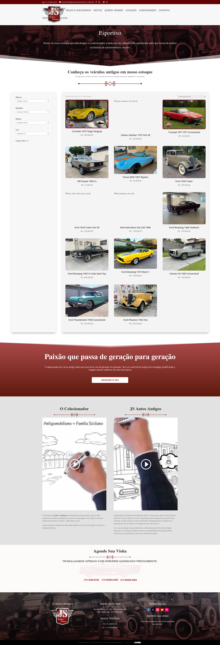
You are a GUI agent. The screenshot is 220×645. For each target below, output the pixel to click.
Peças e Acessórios (78, 11)
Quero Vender (114, 11)
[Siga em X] (153, 610)
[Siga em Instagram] (157, 610)
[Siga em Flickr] (167, 610)
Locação (131, 11)
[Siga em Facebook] (148, 610)
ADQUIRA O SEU (110, 380)
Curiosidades (147, 11)
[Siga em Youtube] (162, 610)
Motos (98, 11)
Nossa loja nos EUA (54, 18)
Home (45, 11)
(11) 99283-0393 (110, 579)
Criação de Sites (129, 642)
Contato (164, 11)
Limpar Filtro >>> (22, 141)
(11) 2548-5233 (50, 2)
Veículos (57, 11)
